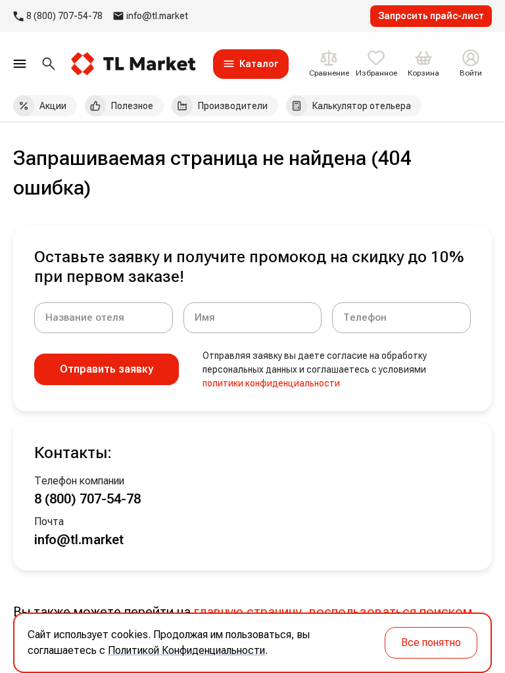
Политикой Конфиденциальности (186, 650)
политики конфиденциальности (271, 383)
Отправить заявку (106, 369)
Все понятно (431, 642)
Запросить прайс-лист (431, 16)
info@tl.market (157, 16)
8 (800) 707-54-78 (64, 16)
